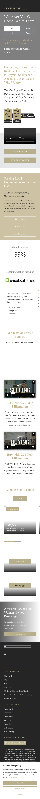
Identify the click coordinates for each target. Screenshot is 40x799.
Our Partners (8, 716)
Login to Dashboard (15, 743)
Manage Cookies (20, 788)
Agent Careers (9, 724)
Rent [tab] (28, 28)
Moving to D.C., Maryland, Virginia (16, 691)
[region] (20, 780)
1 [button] (38, 290)
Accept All (20, 783)
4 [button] (38, 300)
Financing (7, 687)
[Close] (37, 764)
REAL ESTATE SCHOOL (20, 160)
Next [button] (33, 541)
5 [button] (38, 303)
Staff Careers (8, 728)
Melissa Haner (24, 313)
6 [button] (38, 306)
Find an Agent (20, 219)
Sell (5, 683)
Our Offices (8, 713)
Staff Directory (9, 732)
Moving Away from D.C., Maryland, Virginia (19, 695)
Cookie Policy (12, 777)
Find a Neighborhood (20, 234)
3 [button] (38, 297)
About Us (7, 720)
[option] (20, 303)
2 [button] (38, 294)
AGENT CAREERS (20, 152)
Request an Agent (10, 698)
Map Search (20, 561)
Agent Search (8, 709)
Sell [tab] (11, 33)
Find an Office (20, 226)
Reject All (20, 794)
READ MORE (20, 634)
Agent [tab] (28, 33)
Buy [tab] (12, 28)
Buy (5, 680)
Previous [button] (26, 541)
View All (20, 498)
